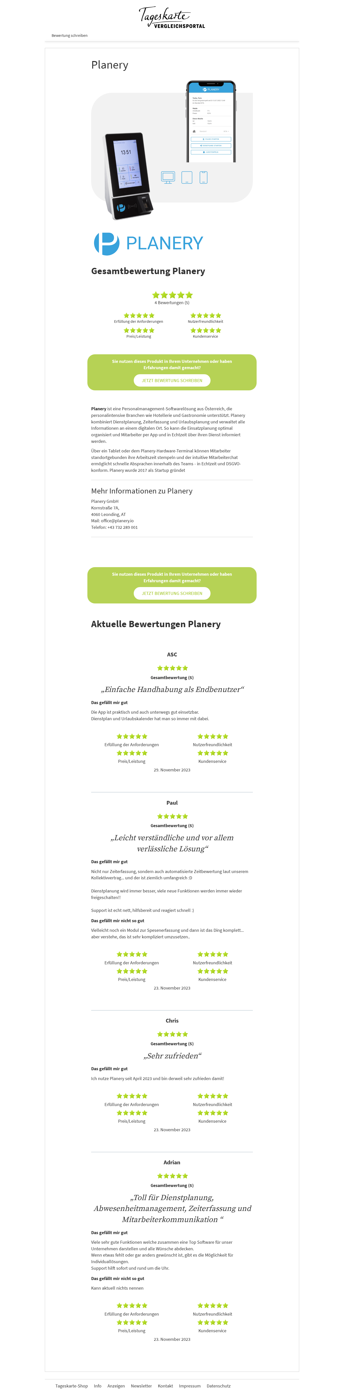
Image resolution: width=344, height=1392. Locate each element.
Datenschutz (219, 1386)
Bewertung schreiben (70, 35)
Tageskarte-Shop (71, 1386)
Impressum (190, 1386)
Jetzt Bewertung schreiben (172, 380)
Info (97, 1386)
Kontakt (165, 1386)
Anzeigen (116, 1386)
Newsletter (141, 1386)
